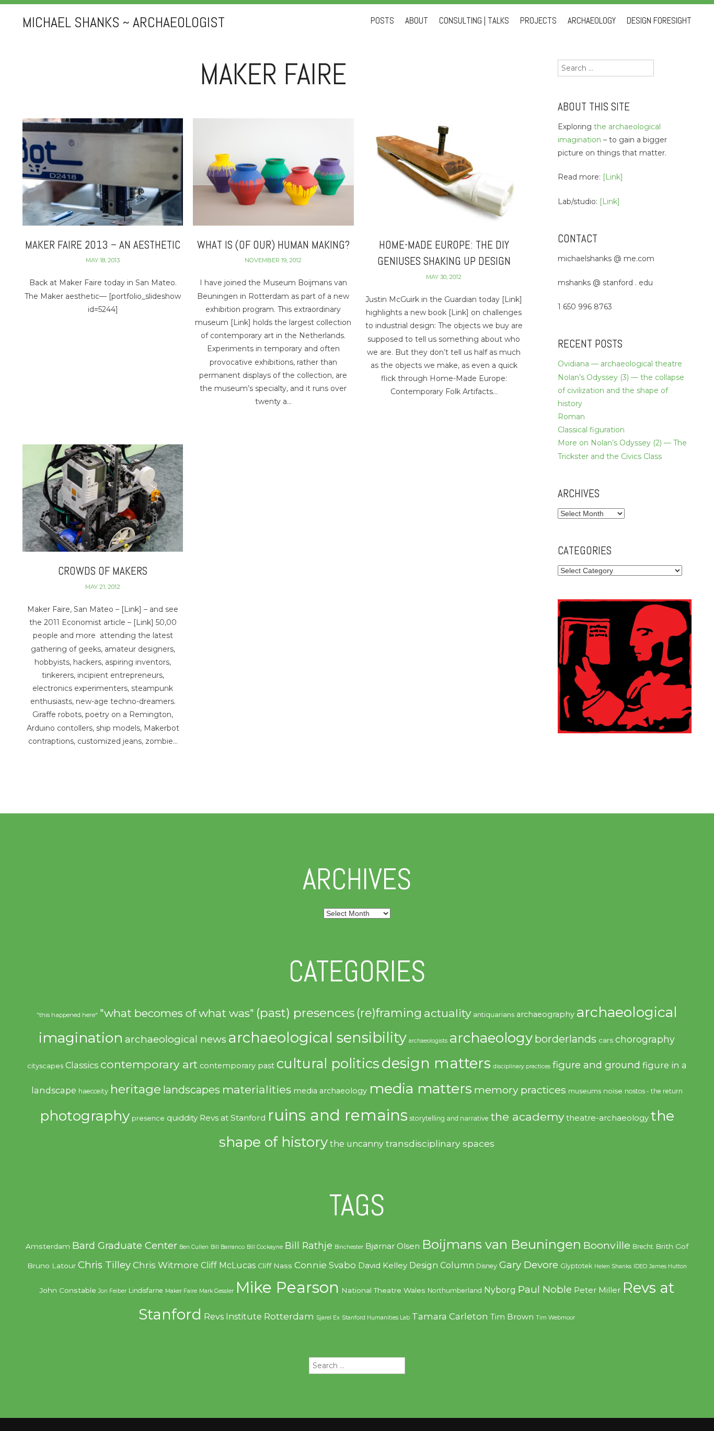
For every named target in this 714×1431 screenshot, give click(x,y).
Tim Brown (512, 1317)
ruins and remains (338, 1115)
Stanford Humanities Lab (376, 1317)
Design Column (441, 1265)
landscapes (191, 1089)
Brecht (642, 1246)
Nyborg (500, 1290)
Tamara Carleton (450, 1316)
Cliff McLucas (228, 1265)
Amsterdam (48, 1246)
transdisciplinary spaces (440, 1143)
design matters (436, 1063)
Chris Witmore (166, 1265)
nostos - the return (654, 1091)
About (416, 20)
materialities (256, 1089)
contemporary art (149, 1064)
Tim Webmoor (555, 1317)
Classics (81, 1065)
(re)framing (389, 1012)
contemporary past (237, 1065)
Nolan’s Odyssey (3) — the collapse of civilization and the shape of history (621, 390)
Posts (382, 20)
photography (85, 1116)
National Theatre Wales (383, 1290)
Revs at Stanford (233, 1118)
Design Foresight (659, 20)
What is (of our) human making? (273, 245)
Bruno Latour (51, 1265)
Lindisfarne (146, 1290)
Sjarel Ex (328, 1317)
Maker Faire (181, 1291)
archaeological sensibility (317, 1037)
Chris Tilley (104, 1265)
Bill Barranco (228, 1247)
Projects (538, 20)
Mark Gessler (216, 1291)
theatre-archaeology (607, 1118)
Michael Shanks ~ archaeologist (123, 22)
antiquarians (493, 1014)
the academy (527, 1116)
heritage (135, 1089)
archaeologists (428, 1040)
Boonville (606, 1245)
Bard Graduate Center (124, 1245)
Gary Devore (528, 1265)
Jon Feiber (112, 1291)
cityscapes (45, 1066)
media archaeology (330, 1090)
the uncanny (357, 1144)
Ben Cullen (194, 1247)
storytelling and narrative (449, 1118)
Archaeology (592, 20)
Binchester (349, 1247)
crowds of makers (102, 571)
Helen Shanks (612, 1266)
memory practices (520, 1089)
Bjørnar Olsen (392, 1246)
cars (605, 1040)
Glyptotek (576, 1266)
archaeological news (175, 1039)
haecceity (93, 1091)
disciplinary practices (521, 1066)
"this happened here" (67, 1015)
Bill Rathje (308, 1245)
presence (148, 1118)
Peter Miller (597, 1290)
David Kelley (382, 1265)
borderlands (565, 1039)
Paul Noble (545, 1289)
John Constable (68, 1290)
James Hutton (668, 1266)
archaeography (545, 1014)
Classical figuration (591, 429)
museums (584, 1091)
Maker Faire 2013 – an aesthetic (102, 245)
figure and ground (596, 1065)
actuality (447, 1013)
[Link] (613, 177)
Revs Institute (233, 1317)
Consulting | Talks (474, 20)
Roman (571, 416)
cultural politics (328, 1063)
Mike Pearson (287, 1287)
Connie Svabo (325, 1265)
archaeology (491, 1038)
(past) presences (305, 1012)
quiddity (182, 1118)
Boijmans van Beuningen (501, 1244)
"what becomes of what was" (177, 1013)
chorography (645, 1039)
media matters (420, 1088)
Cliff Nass (275, 1265)
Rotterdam (289, 1316)
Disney (486, 1266)
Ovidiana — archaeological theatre (620, 363)
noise (613, 1091)
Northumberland (455, 1290)
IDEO (640, 1266)
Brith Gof (671, 1246)
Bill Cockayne (265, 1247)
